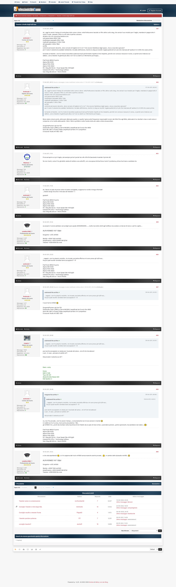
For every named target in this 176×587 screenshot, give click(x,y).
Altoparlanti (51, 15)
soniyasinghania (132, 508)
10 (97, 507)
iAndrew (91, 582)
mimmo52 (79, 507)
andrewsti (26, 38)
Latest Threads (64, 2)
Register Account (156, 10)
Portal (26, 2)
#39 (157, 389)
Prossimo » (48, 20)
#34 (157, 186)
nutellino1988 (26, 231)
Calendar (53, 2)
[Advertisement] (88, 566)
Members (43, 2)
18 (97, 524)
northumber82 (79, 501)
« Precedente (24, 20)
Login (144, 10)
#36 (157, 254)
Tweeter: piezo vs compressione (29, 501)
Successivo (155, 483)
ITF (79, 518)
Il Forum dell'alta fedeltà (24, 15)
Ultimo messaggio (121, 502)
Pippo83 (79, 512)
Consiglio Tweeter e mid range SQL (30, 507)
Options (156, 24)
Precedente (20, 483)
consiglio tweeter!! (25, 524)
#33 (157, 153)
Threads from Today (79, 2)
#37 (157, 287)
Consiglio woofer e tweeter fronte (30, 512)
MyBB (77, 582)
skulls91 (79, 524)
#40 (157, 451)
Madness (26, 162)
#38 (157, 335)
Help (90, 2)
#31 (157, 28)
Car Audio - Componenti (40, 15)
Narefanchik (131, 513)
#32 (157, 82)
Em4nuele (26, 91)
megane (26, 343)
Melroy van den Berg (101, 582)
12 (43, 20)
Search (34, 2)
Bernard (130, 502)
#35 (157, 222)
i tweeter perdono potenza (27, 518)
